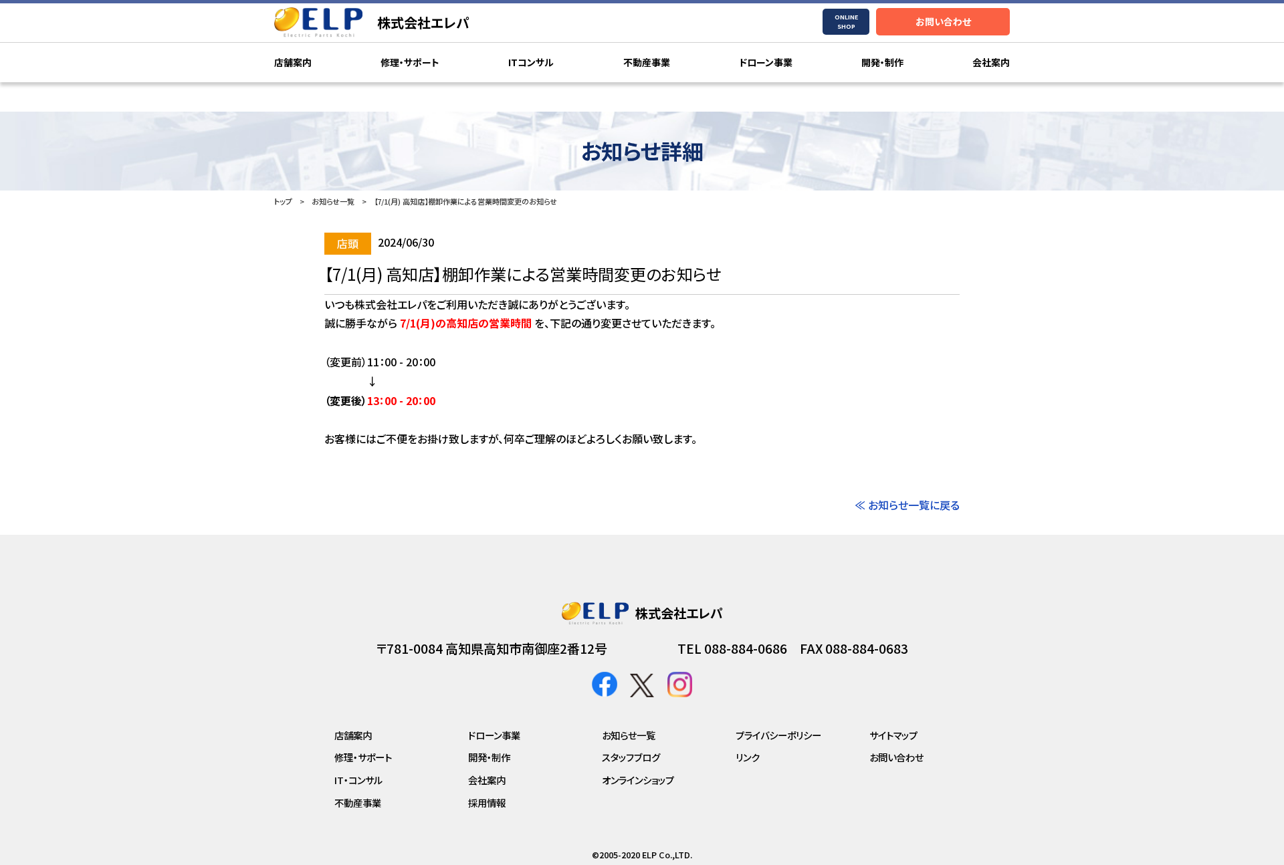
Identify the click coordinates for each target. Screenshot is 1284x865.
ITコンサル (531, 62)
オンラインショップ (638, 780)
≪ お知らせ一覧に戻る (907, 505)
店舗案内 (293, 62)
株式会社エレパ (423, 22)
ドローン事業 (765, 62)
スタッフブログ (631, 757)
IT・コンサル (358, 780)
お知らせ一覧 (333, 201)
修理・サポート (410, 62)
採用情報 (487, 802)
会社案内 (991, 62)
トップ (283, 201)
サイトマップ (893, 735)
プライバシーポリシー (778, 735)
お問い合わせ (943, 21)
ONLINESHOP (846, 22)
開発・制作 (882, 62)
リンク (748, 757)
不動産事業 (646, 62)
